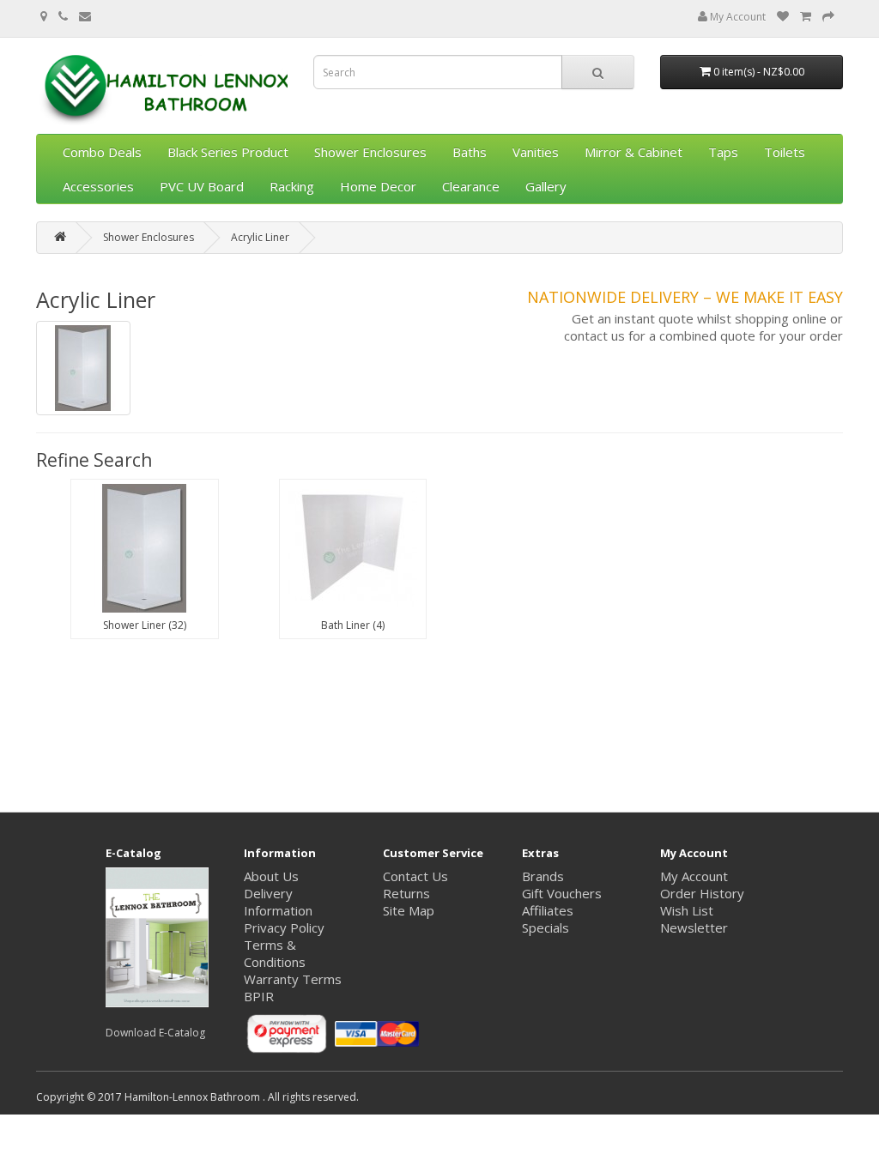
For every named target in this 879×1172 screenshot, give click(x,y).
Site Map (408, 910)
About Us (271, 876)
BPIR (259, 996)
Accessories (98, 186)
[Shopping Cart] (805, 16)
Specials (545, 927)
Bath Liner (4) (353, 625)
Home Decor (378, 186)
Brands (543, 876)
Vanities (535, 151)
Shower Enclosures (370, 151)
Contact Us (415, 876)
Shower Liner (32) (144, 625)
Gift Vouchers (562, 893)
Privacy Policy (284, 927)
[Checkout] (828, 16)
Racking (292, 186)
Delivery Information (278, 902)
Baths (469, 151)
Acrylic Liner (260, 237)
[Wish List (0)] (783, 16)
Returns (406, 893)
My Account (736, 16)
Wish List (686, 910)
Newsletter (694, 927)
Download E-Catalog (155, 1032)
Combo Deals (102, 151)
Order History (702, 893)
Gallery (546, 186)
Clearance (471, 186)
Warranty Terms (293, 979)
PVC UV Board (202, 186)
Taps (723, 151)
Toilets (784, 151)
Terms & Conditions (275, 953)
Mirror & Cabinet (633, 151)
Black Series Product (227, 151)
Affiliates (547, 910)
